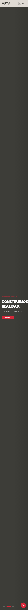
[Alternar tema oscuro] (23, 3)
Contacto (7, 317)
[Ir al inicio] (7, 3)
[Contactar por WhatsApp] (23, 605)
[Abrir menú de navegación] (25, 3)
